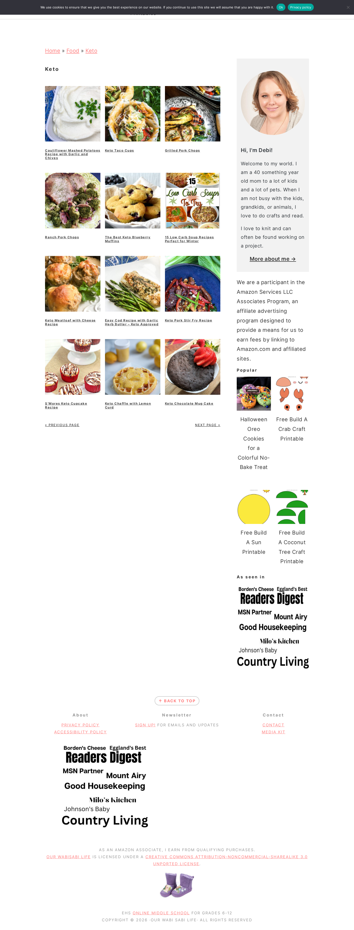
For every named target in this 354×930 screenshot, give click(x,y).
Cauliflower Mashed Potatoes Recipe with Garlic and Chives (72, 154)
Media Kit (273, 731)
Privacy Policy (80, 725)
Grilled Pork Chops (182, 150)
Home (52, 50)
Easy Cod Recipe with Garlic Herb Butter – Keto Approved (132, 322)
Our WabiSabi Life (68, 856)
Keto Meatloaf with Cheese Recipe (70, 322)
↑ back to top (177, 700)
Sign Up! (145, 725)
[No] (348, 7)
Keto (91, 50)
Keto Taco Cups (119, 150)
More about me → (273, 259)
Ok (281, 7)
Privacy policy (300, 7)
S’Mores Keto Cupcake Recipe (66, 405)
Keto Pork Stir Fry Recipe (188, 320)
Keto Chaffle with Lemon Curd (128, 405)
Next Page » (207, 425)
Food (72, 50)
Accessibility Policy (80, 731)
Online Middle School (161, 912)
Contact (273, 725)
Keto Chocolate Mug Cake (189, 403)
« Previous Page (62, 425)
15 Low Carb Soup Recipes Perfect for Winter (189, 239)
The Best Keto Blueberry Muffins (128, 239)
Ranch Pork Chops (62, 237)
